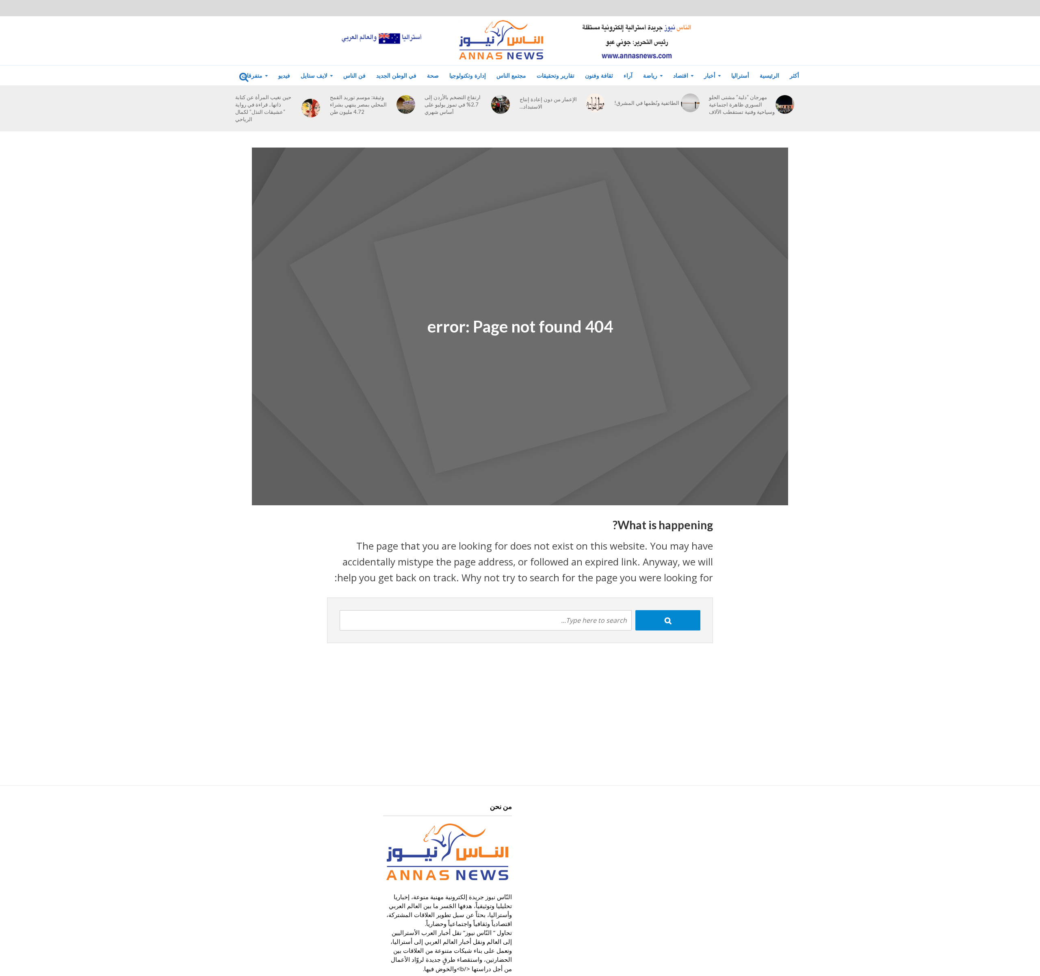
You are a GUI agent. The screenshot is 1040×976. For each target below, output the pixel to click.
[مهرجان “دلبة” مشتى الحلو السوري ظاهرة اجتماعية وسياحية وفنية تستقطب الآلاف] (785, 104)
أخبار (709, 75)
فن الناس (354, 75)
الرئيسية (769, 75)
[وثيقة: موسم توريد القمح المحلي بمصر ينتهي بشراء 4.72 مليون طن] (405, 104)
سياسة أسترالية (637, 97)
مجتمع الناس (511, 75)
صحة (433, 75)
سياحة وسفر (245, 97)
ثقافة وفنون (599, 75)
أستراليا (740, 75)
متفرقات (252, 75)
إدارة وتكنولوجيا (467, 75)
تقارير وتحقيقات (555, 75)
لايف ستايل (314, 75)
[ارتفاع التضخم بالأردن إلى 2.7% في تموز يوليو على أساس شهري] (500, 104)
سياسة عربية (633, 128)
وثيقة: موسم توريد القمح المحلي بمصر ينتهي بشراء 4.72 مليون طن (358, 104)
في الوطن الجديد (396, 75)
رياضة (650, 75)
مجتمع (237, 113)
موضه (237, 128)
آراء (628, 75)
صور (170, 97)
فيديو (284, 75)
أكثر (794, 75)
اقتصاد (680, 75)
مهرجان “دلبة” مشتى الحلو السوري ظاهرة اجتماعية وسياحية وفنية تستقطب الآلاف (742, 104)
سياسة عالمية (634, 113)
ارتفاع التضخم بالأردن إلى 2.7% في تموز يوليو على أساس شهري (453, 104)
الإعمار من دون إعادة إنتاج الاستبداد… (548, 103)
